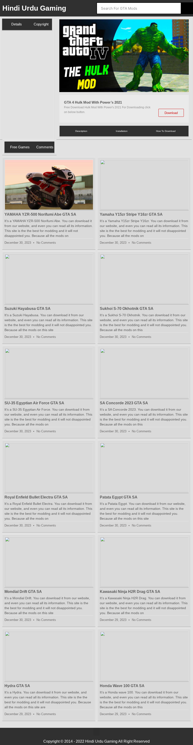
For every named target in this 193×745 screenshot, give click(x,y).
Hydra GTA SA (17, 686)
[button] (65, 56)
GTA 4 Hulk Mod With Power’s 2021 (93, 102)
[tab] (13, 24)
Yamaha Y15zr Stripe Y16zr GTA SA (131, 214)
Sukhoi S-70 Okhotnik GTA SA (126, 309)
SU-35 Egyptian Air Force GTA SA (34, 403)
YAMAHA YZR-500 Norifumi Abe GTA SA (40, 214)
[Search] (187, 8)
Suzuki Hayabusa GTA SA (27, 309)
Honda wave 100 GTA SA (122, 686)
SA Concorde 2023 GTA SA (124, 403)
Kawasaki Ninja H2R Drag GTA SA (130, 592)
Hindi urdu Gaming (34, 8)
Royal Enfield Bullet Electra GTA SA (36, 497)
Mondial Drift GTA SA (23, 592)
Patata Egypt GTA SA (118, 497)
